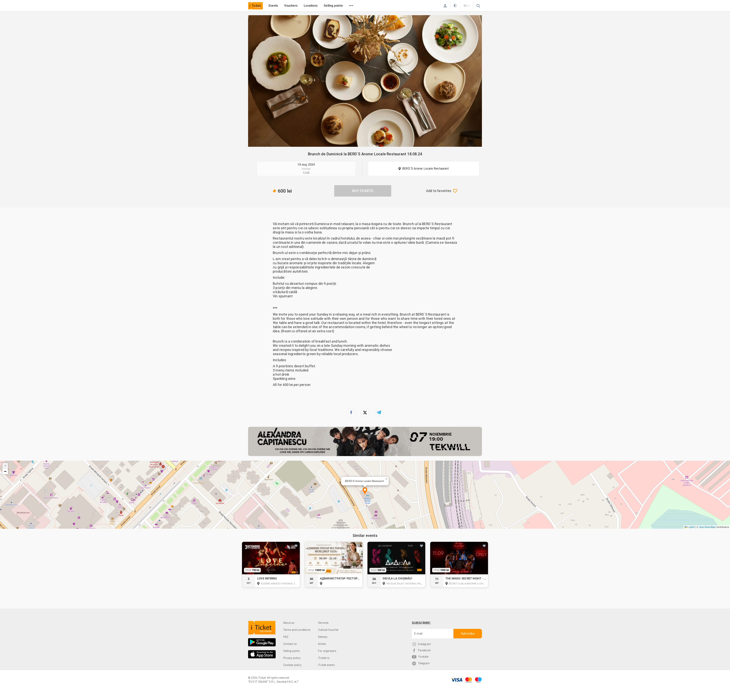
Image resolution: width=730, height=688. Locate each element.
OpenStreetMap (707, 526)
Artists (322, 643)
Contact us (290, 643)
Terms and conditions (296, 629)
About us (288, 622)
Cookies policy (292, 665)
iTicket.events (326, 665)
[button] (365, 491)
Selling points (333, 5)
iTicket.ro (323, 657)
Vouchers (291, 5)
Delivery (323, 636)
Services (323, 622)
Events (273, 5)
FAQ (285, 636)
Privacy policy (292, 657)
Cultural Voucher (328, 629)
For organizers (327, 650)
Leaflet (691, 526)
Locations (310, 5)
